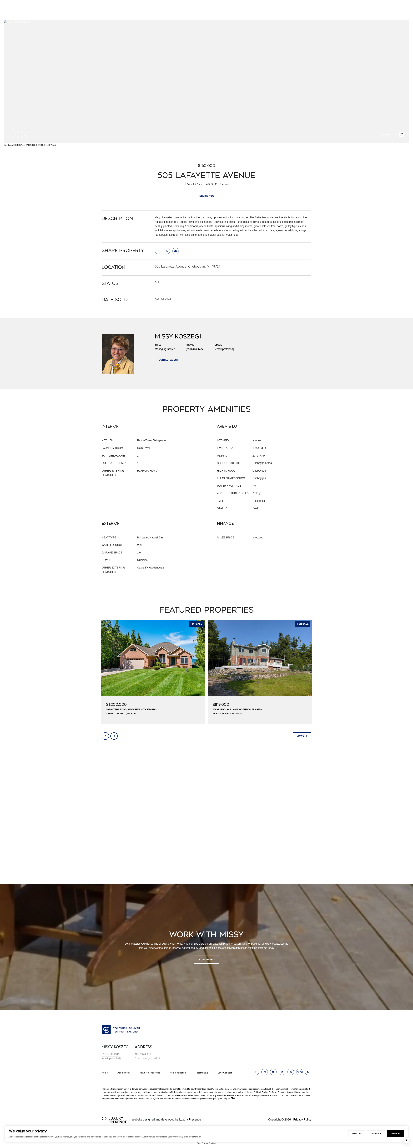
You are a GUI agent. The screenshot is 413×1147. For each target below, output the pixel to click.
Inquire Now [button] (206, 196)
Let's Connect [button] (206, 959)
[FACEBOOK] (256, 1072)
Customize (376, 1134)
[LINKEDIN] (282, 1072)
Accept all (395, 1134)
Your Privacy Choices (206, 1143)
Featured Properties (150, 1073)
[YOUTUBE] (273, 1072)
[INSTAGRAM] (264, 1072)
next (24, 134)
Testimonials (202, 1073)
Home (105, 1073)
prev (15, 134)
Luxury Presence (190, 1119)
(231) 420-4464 (194, 349)
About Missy (123, 1073)
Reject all (356, 1134)
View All (302, 736)
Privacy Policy (302, 1119)
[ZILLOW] (308, 1072)
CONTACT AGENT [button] (168, 360)
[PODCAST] (299, 1072)
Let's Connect (225, 1073)
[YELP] (290, 1072)
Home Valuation (178, 1073)
